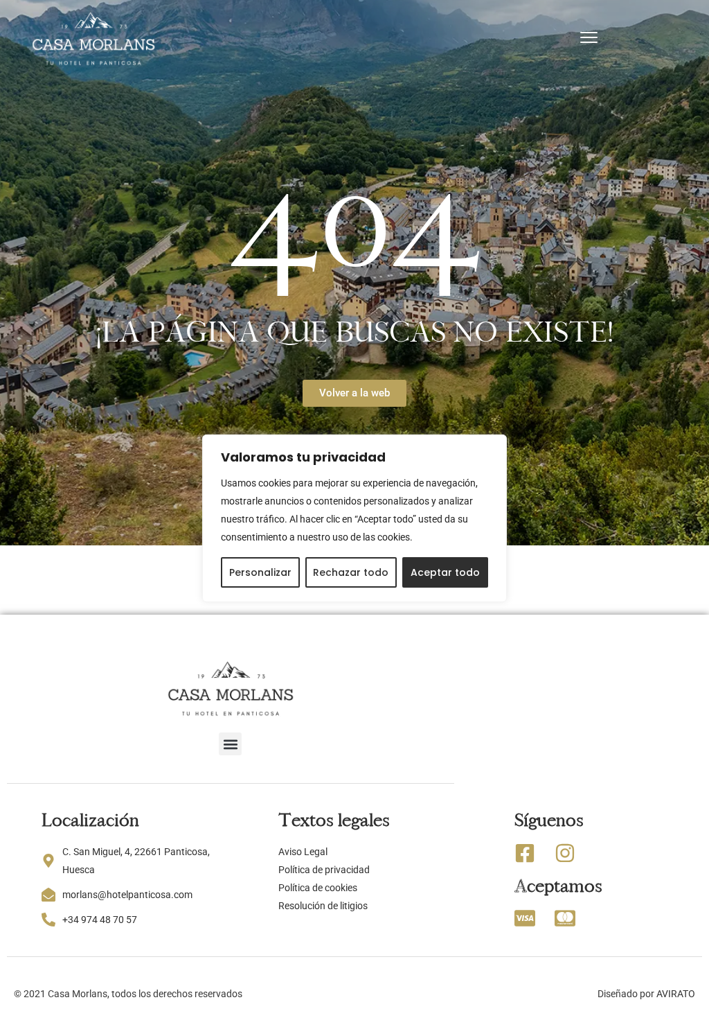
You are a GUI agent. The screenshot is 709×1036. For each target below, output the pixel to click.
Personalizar (260, 572)
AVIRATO (675, 993)
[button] (230, 743)
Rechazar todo (350, 572)
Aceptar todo (445, 572)
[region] (354, 518)
